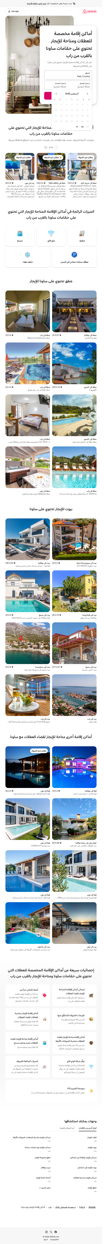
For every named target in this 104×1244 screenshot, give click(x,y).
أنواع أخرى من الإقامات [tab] (88, 1128)
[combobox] (68, 76)
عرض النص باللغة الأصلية (36, 3)
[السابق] (56, 147)
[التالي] (46, 147)
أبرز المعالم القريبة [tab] (67, 1128)
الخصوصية (54, 1239)
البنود (45, 1239)
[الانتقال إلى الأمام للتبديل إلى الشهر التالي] (56, 94)
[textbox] (80, 86)
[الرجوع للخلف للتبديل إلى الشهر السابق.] (87, 94)
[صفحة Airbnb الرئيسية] (90, 11)
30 (82, 127)
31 (77, 127)
